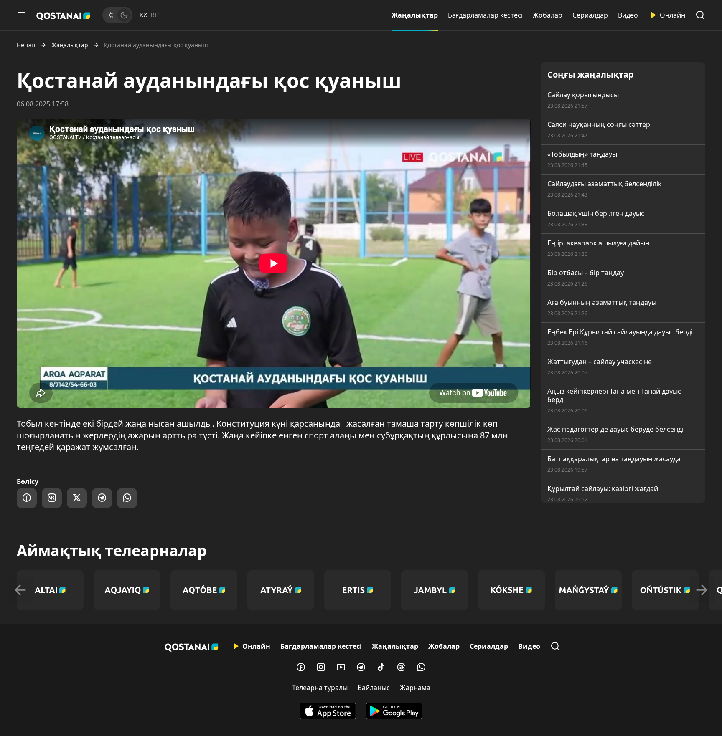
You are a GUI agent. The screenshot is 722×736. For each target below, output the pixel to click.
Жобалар (547, 15)
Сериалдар (590, 15)
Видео (628, 15)
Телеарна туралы (320, 687)
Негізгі (26, 45)
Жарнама (415, 687)
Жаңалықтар (415, 15)
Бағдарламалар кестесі (485, 15)
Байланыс (374, 687)
